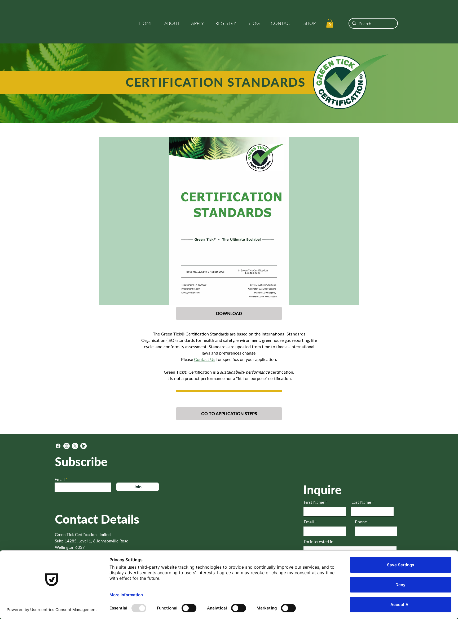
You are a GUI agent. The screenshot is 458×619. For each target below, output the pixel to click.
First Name (314, 502)
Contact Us (204, 359)
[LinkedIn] (83, 446)
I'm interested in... (320, 542)
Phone (361, 522)
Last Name (361, 502)
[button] (173, 23)
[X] (75, 446)
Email (60, 479)
